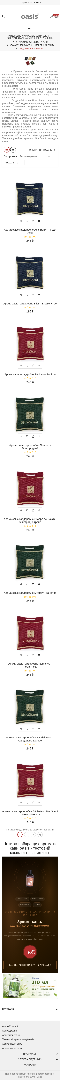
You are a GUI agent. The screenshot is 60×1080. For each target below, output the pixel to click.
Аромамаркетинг (11, 1035)
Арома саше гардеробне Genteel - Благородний (30, 447)
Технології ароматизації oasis (18, 1039)
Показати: (9, 162)
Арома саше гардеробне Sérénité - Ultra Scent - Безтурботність (30, 813)
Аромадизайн (9, 1030)
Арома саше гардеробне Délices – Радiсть (30, 374)
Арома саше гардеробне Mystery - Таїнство (30, 592)
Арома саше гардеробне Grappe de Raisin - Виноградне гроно (30, 521)
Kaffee (37, 905)
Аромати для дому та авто (33, 42)
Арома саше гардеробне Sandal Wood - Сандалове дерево (30, 739)
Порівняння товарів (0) (41, 150)
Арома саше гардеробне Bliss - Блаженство (30, 303)
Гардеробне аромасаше (32, 48)
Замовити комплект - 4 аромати (30, 965)
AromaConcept (10, 1026)
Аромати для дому (20, 45)
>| (40, 835)
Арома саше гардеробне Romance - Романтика (30, 665)
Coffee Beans (37, 899)
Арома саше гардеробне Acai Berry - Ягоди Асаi (30, 231)
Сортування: (10, 156)
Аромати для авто (12, 1048)
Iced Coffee (25, 905)
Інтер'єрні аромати (44, 45)
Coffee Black (22, 899)
